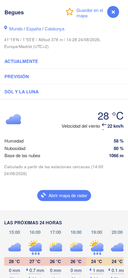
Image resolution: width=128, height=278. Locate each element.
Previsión (16, 76)
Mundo (16, 28)
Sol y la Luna (21, 91)
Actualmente (21, 61)
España (33, 28)
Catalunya (54, 28)
